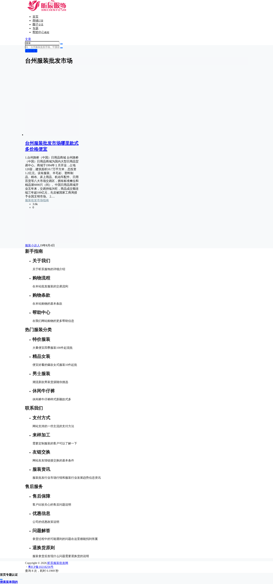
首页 (35, 16)
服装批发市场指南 (37, 200)
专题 (35, 28)
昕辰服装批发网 (57, 563)
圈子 (37, 24)
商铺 (37, 20)
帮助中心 (40, 32)
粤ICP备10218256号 (40, 566)
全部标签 (31, 50)
